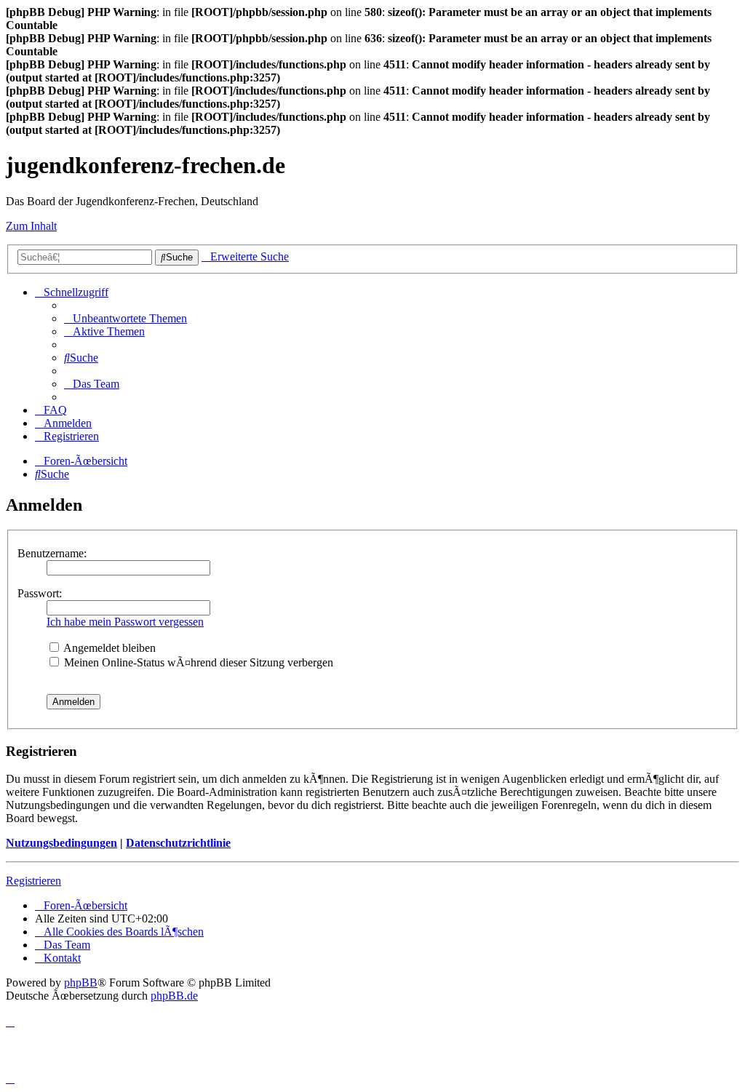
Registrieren (33, 880)
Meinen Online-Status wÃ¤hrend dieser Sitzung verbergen (197, 662)
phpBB (80, 982)
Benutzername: (52, 553)
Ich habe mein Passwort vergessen (125, 621)
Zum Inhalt (31, 226)
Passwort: (39, 593)
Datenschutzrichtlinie (178, 843)
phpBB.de (174, 995)
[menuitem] (125, 318)
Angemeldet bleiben (108, 648)
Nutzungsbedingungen (61, 843)
